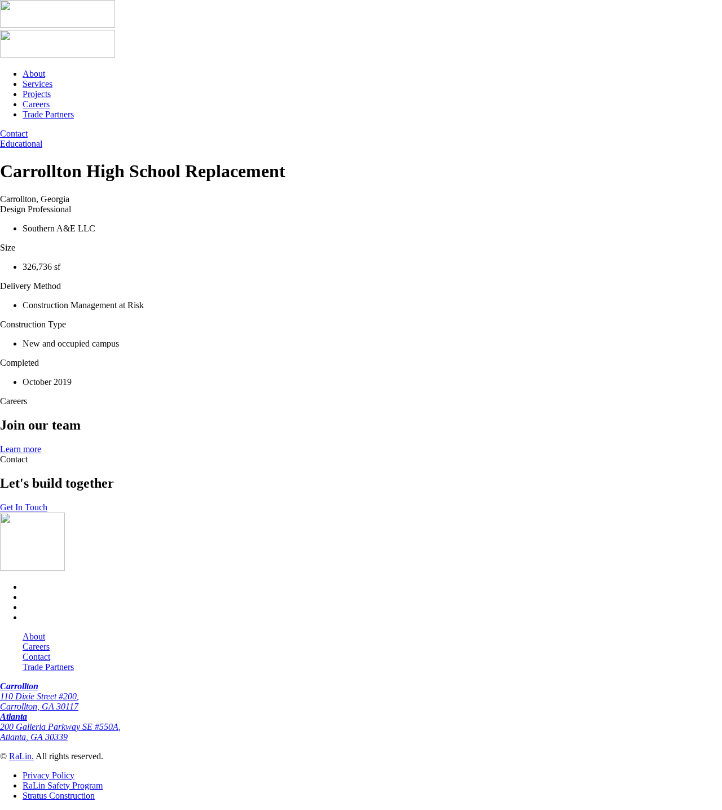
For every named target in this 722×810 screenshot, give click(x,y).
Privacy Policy (48, 775)
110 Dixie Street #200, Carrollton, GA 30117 (39, 696)
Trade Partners (48, 114)
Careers (36, 104)
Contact (36, 657)
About (34, 73)
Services (37, 84)
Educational (21, 143)
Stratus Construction (59, 795)
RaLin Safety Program (63, 785)
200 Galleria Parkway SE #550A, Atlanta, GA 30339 (60, 727)
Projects (37, 94)
